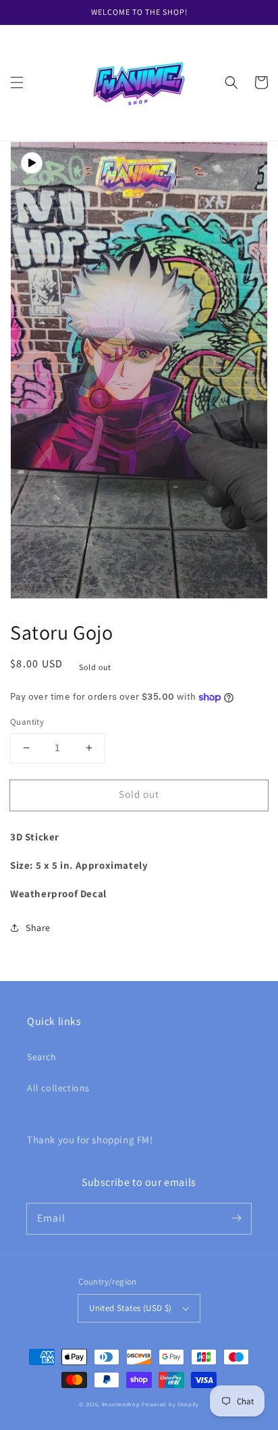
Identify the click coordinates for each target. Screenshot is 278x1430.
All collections (58, 1088)
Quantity (27, 722)
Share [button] (38, 928)
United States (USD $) (130, 1308)
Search (42, 1057)
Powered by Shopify (170, 1404)
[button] (17, 82)
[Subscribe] (236, 1218)
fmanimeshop (121, 1404)
